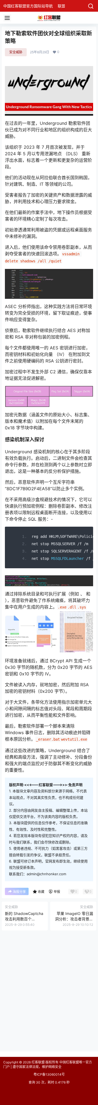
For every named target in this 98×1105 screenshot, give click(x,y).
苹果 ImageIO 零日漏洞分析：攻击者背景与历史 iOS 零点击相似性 (73, 918)
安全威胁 (15, 52)
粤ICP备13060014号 (49, 1074)
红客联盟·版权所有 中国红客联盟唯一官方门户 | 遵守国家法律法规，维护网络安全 (47, 1064)
